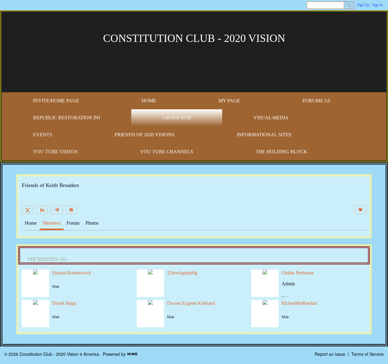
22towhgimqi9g (182, 272)
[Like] (360, 210)
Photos (92, 223)
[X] (27, 210)
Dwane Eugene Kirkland (191, 303)
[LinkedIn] (42, 210)
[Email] (71, 210)
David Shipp (64, 303)
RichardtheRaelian (299, 303)
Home (31, 223)
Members (52, 223)
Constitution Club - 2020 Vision (194, 38)
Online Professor (298, 272)
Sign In (377, 5)
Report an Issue (330, 354)
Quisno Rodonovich (71, 272)
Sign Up (363, 5)
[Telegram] (56, 210)
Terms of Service (367, 354)
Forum (73, 223)
